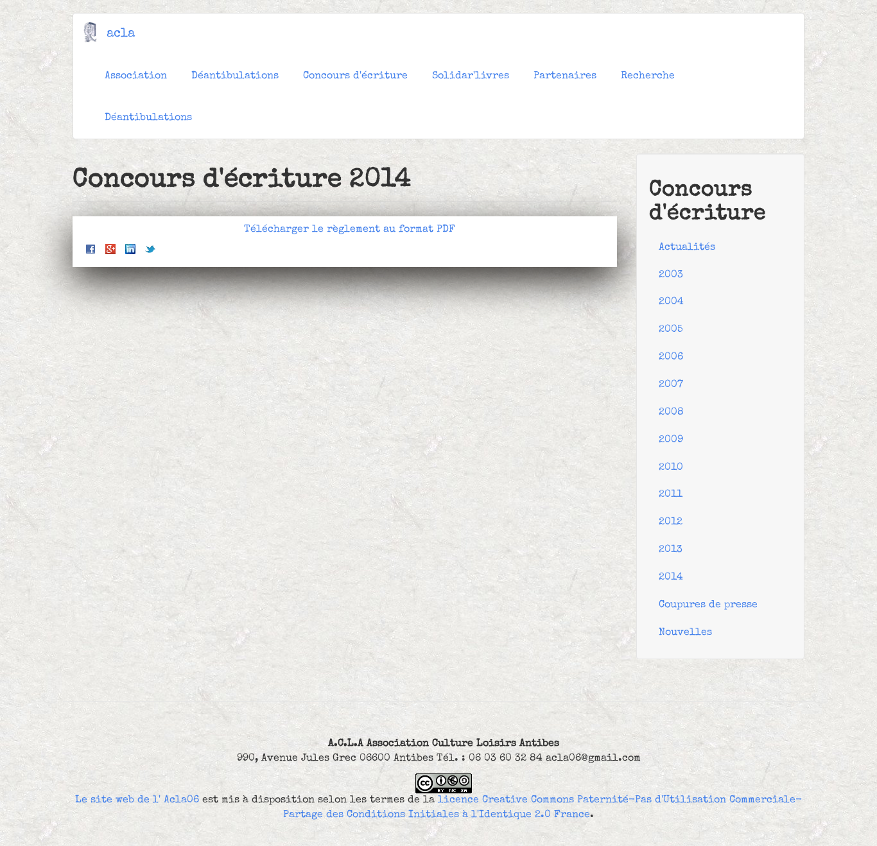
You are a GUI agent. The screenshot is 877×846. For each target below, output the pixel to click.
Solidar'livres (470, 76)
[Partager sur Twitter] (150, 249)
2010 (671, 468)
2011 (670, 495)
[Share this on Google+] (110, 249)
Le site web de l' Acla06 (137, 800)
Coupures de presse (708, 605)
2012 (670, 522)
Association (136, 76)
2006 (671, 357)
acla (121, 34)
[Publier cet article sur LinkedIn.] (130, 249)
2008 (671, 413)
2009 (671, 440)
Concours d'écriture (355, 76)
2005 (671, 330)
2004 (671, 302)
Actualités (687, 248)
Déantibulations (235, 76)
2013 (670, 550)
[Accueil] (95, 32)
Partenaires (565, 76)
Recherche (648, 76)
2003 (671, 275)
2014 (671, 578)
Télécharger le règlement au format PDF (349, 230)
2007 (671, 385)
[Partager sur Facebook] (90, 249)
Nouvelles (685, 633)
